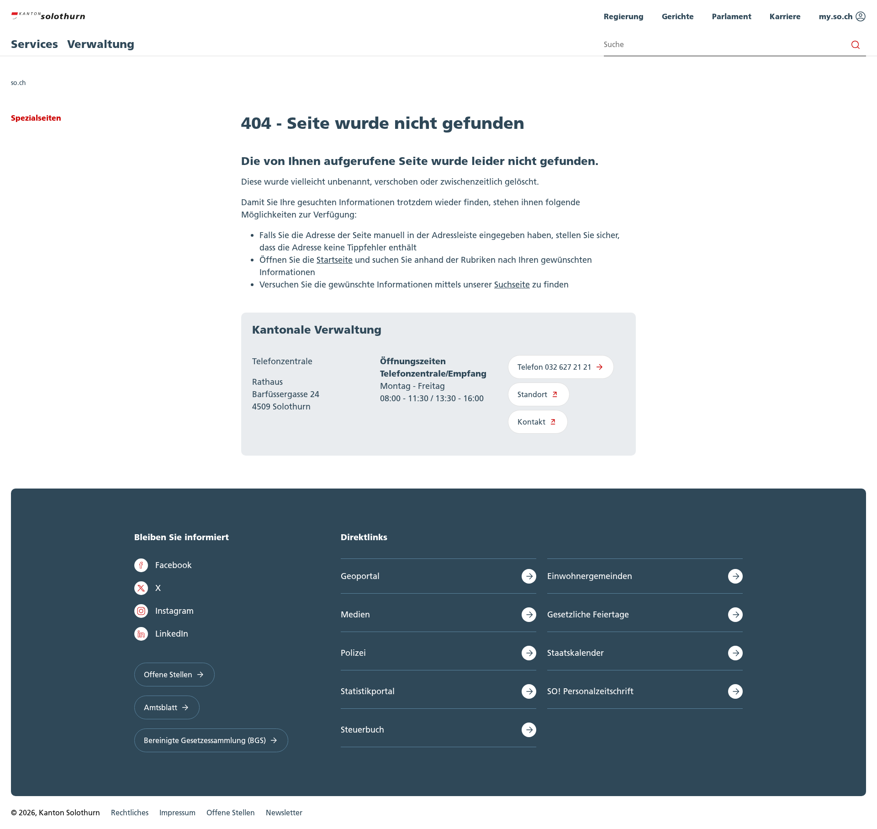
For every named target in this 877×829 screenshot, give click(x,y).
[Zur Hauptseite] (48, 14)
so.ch (18, 83)
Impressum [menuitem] (177, 812)
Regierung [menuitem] (624, 16)
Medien (355, 614)
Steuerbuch (362, 729)
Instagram (174, 611)
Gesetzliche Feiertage (588, 614)
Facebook (173, 565)
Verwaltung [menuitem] (100, 44)
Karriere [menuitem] (785, 16)
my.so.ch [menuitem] (837, 16)
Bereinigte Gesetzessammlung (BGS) (205, 740)
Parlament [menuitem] (731, 16)
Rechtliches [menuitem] (129, 812)
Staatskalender (575, 653)
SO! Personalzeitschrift (590, 691)
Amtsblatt (160, 707)
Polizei (353, 653)
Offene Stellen (168, 674)
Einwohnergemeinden (589, 576)
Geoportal (360, 576)
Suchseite (512, 284)
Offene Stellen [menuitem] (230, 812)
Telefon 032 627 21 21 (555, 367)
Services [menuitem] (34, 44)
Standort (532, 394)
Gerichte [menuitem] (678, 16)
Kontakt (531, 421)
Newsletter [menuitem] (284, 812)
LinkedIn (171, 633)
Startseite (335, 260)
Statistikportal (368, 691)
